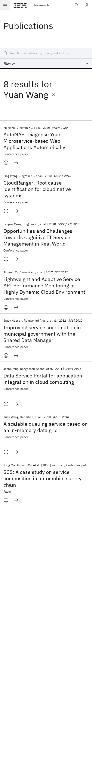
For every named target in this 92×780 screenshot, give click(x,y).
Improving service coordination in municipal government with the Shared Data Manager (42, 333)
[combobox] (46, 63)
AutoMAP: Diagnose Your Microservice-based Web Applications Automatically (34, 140)
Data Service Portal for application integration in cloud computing (42, 378)
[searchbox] (46, 53)
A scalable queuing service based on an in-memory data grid (45, 427)
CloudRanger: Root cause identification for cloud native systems (37, 189)
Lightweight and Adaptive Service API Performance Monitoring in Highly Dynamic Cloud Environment (44, 285)
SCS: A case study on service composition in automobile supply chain (42, 478)
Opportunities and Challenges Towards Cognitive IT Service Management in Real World (37, 237)
